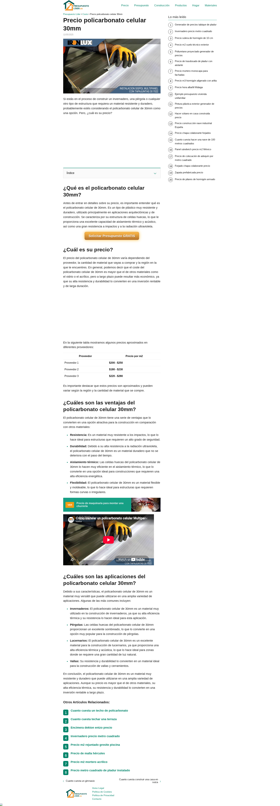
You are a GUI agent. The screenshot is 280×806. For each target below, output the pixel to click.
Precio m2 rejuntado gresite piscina (95, 744)
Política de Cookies (102, 791)
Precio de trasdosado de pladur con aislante (193, 63)
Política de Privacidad (103, 795)
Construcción (161, 5)
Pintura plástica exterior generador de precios (194, 105)
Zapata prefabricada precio (189, 172)
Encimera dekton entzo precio (91, 727)
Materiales (211, 5)
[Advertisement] (112, 141)
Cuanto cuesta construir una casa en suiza (138, 780)
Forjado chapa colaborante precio (192, 165)
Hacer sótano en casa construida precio (192, 115)
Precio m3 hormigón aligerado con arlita (196, 80)
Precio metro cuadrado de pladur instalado (100, 770)
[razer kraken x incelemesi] (140, 804)
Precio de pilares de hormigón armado (195, 179)
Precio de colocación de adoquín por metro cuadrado (194, 158)
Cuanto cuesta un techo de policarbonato (99, 710)
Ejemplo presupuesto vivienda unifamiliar (191, 96)
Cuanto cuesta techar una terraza (94, 719)
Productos (181, 5)
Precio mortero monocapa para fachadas (191, 72)
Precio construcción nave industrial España (193, 125)
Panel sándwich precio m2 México (193, 149)
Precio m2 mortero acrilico (89, 762)
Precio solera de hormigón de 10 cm (194, 38)
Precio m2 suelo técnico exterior (192, 44)
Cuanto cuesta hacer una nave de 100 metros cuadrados (195, 141)
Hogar (195, 5)
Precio (125, 5)
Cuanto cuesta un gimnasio (80, 780)
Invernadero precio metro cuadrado (95, 736)
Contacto (96, 799)
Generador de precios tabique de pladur (195, 24)
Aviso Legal (98, 788)
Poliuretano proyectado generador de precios (194, 53)
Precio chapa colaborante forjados (193, 133)
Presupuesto (141, 5)
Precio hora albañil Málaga (189, 87)
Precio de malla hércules (88, 753)
